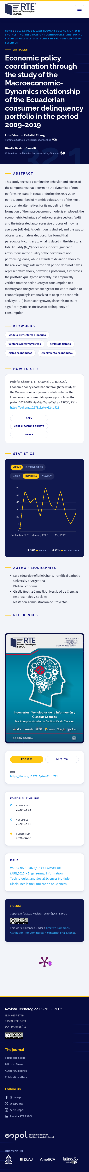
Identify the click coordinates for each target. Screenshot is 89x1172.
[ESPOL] (29, 1136)
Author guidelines (16, 1071)
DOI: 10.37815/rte (15, 1026)
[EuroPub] (8, 1159)
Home (9, 30)
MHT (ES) (62, 759)
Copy (29, 418)
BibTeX (29, 434)
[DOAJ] (26, 1159)
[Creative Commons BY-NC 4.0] (14, 1035)
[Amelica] (47, 1159)
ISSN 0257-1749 (14, 1015)
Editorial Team (14, 1064)
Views (17, 467)
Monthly (31, 476)
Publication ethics (16, 1077)
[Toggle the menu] (79, 9)
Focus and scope (15, 1058)
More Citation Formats (29, 426)
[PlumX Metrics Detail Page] (44, 961)
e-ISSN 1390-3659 (15, 1021)
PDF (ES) (26, 759)
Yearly (47, 476)
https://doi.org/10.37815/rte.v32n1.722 (34, 407)
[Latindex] (70, 1161)
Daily (16, 476)
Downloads (34, 467)
